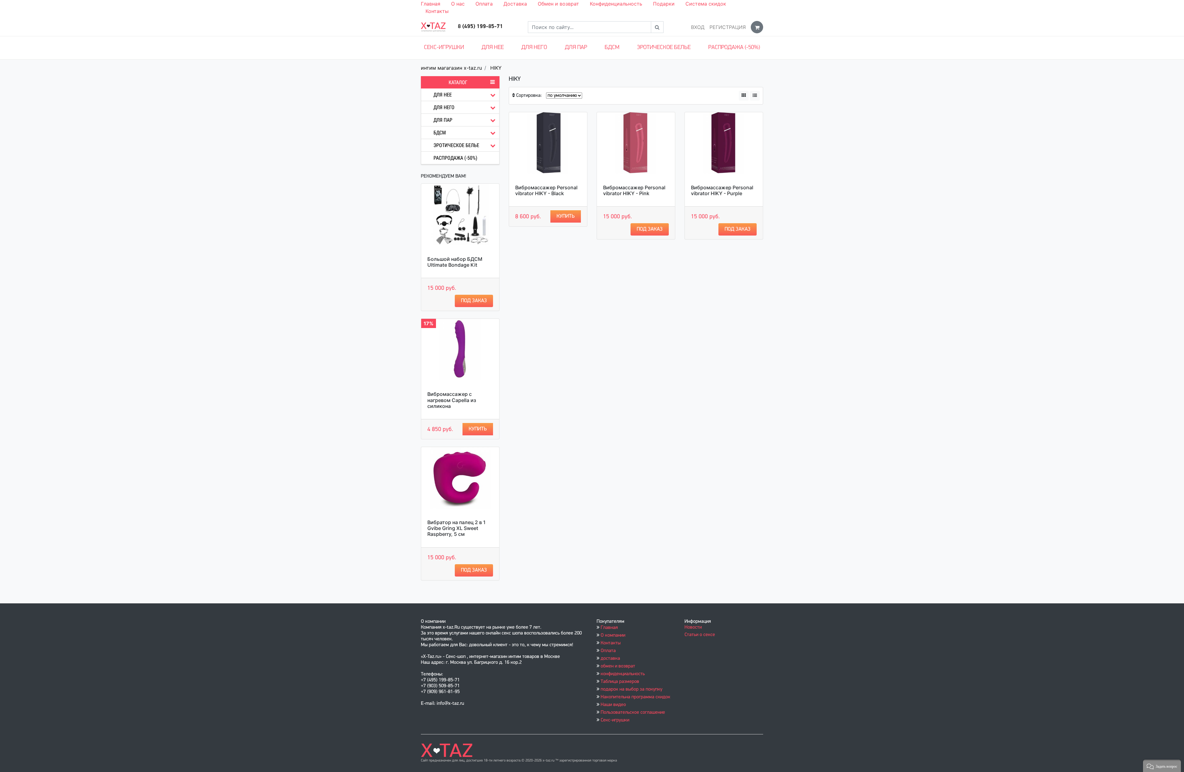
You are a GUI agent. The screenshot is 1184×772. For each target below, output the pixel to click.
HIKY (496, 68)
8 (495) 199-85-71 (480, 27)
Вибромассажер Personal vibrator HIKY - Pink (634, 190)
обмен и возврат (618, 666)
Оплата (484, 4)
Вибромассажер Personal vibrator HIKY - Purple (722, 190)
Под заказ (474, 300)
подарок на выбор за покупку (631, 689)
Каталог (458, 82)
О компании (613, 635)
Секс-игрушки (444, 48)
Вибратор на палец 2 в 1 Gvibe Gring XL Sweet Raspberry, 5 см (456, 528)
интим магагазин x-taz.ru (451, 68)
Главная (430, 4)
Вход (698, 27)
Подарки (664, 4)
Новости (693, 627)
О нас (458, 4)
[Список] (755, 96)
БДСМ (612, 48)
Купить (478, 429)
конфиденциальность (623, 673)
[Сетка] (744, 96)
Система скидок (705, 4)
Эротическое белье (664, 48)
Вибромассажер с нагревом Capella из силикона (451, 400)
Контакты (437, 11)
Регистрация (727, 27)
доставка (610, 658)
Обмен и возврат (558, 4)
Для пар (576, 48)
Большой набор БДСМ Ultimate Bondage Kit (454, 262)
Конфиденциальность (616, 4)
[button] (1162, 766)
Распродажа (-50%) (734, 48)
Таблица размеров (620, 681)
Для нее (493, 48)
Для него (534, 48)
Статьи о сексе (699, 634)
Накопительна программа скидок (635, 697)
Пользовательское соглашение (633, 712)
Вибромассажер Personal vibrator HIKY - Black (546, 190)
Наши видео (613, 704)
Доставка (515, 4)
